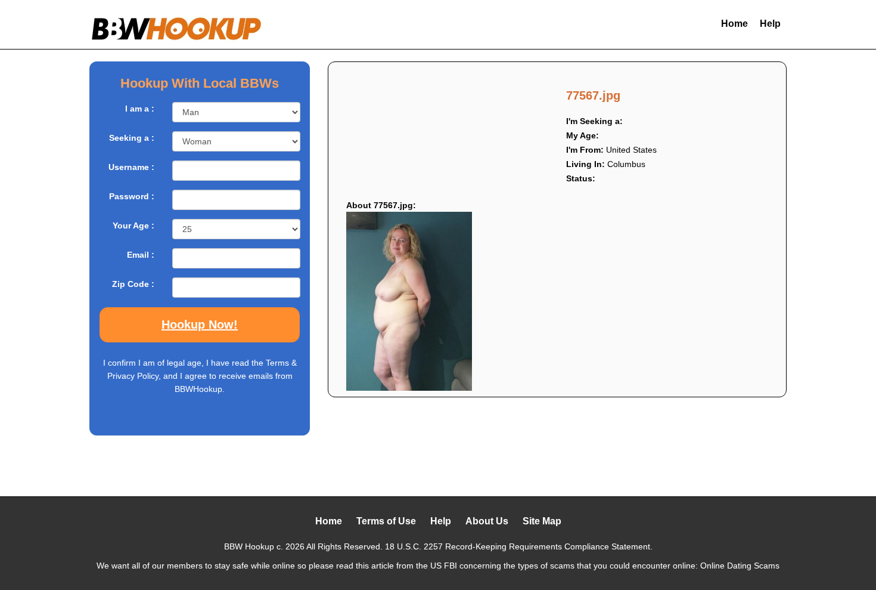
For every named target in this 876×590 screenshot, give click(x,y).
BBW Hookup (249, 546)
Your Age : (133, 225)
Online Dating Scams (739, 565)
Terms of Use (386, 521)
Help (770, 23)
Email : (140, 255)
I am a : (139, 108)
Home (734, 23)
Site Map (542, 521)
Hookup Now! (199, 324)
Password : (131, 196)
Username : (131, 167)
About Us (486, 521)
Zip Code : (133, 284)
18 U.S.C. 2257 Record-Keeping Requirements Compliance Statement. (519, 546)
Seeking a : (131, 138)
